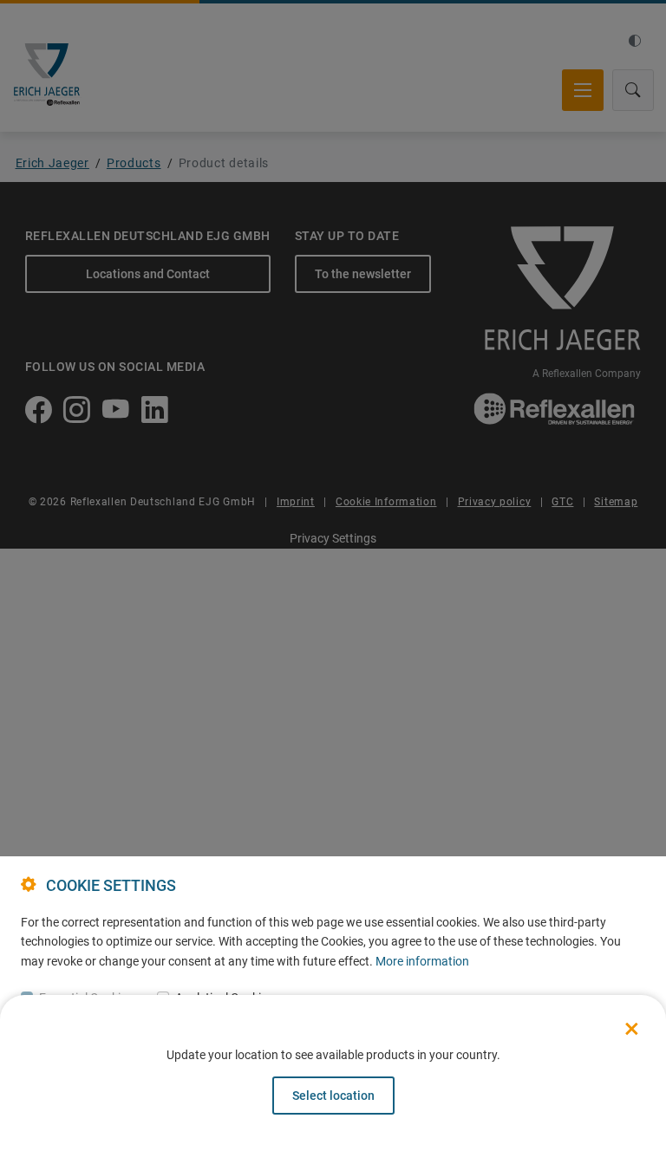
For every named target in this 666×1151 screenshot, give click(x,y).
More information (422, 961)
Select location (333, 1095)
